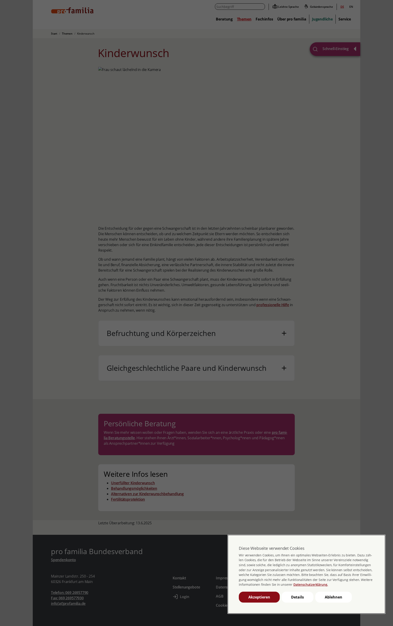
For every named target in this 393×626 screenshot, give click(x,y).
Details (297, 597)
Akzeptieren (259, 597)
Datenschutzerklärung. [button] (310, 584)
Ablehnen (333, 597)
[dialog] (306, 574)
